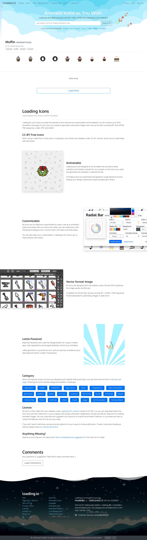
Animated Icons (55, 500)
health (42, 388)
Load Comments (32, 463)
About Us (26, 514)
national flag (29, 400)
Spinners (52, 498)
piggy (85, 400)
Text (34, 3)
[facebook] (25, 519)
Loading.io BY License (70, 411)
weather (40, 394)
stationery (55, 388)
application (29, 388)
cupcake (9, 49)
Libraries (74, 3)
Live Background (55, 511)
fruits (42, 400)
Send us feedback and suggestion (69, 437)
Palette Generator (56, 514)
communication (99, 400)
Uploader (52, 503)
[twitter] (33, 519)
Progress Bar (56, 3)
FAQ (24, 498)
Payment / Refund (30, 500)
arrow (98, 394)
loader (51, 394)
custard (30, 49)
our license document (49, 427)
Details (108, 538)
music (74, 400)
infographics (97, 388)
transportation (117, 400)
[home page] (9, 3)
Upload (21, 3)
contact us (26, 511)
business (74, 394)
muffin (16, 49)
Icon (27, 3)
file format (86, 394)
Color (65, 3)
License (25, 509)
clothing (53, 400)
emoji (64, 400)
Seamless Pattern (56, 509)
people (120, 394)
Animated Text (54, 506)
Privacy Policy (28, 506)
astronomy (28, 394)
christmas (109, 394)
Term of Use (27, 503)
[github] (25, 526)
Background (43, 3)
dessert (23, 49)
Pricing (126, 3)
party (83, 388)
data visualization (115, 388)
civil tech (62, 394)
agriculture (70, 388)
